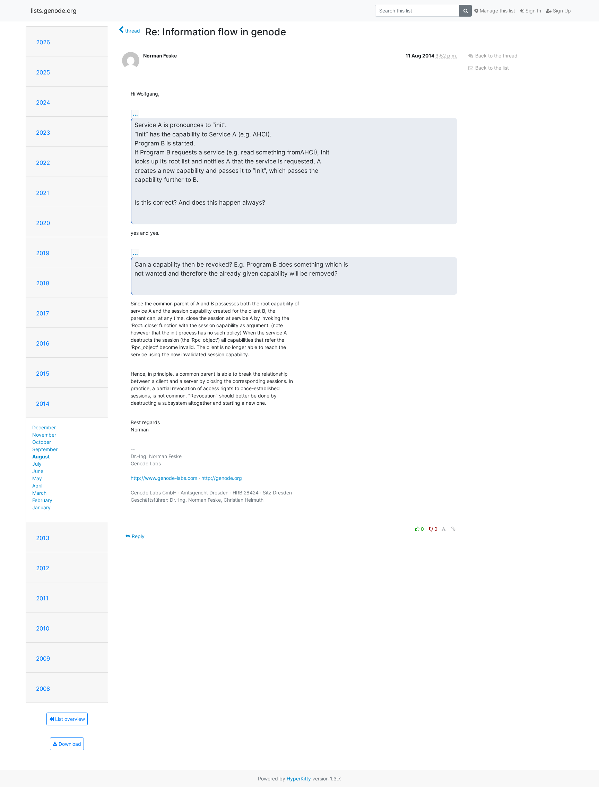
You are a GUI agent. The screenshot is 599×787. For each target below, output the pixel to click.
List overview (69, 719)
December (44, 427)
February (42, 500)
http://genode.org (221, 478)
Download (69, 744)
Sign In (532, 11)
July (37, 464)
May (37, 478)
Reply (137, 536)
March (39, 493)
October (41, 442)
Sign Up (561, 11)
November (44, 435)
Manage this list (496, 11)
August (41, 456)
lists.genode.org (54, 10)
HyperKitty (299, 778)
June (37, 471)
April (37, 486)
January (41, 507)
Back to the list (491, 68)
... (135, 113)
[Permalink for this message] (453, 529)
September (45, 449)
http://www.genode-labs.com (164, 478)
